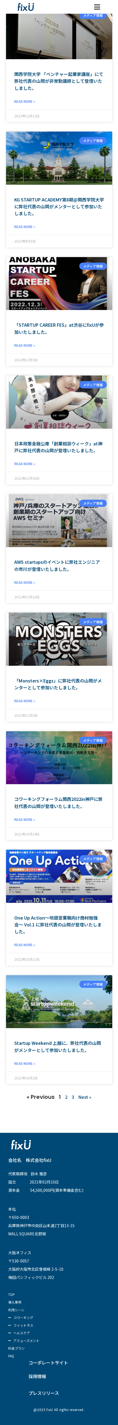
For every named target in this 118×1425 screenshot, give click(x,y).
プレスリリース (44, 1393)
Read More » (24, 101)
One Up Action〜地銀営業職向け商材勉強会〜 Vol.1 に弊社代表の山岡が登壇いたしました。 (58, 924)
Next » (84, 1097)
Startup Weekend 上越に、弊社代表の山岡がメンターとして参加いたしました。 (57, 1046)
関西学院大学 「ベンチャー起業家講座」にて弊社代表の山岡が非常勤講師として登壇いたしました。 (58, 81)
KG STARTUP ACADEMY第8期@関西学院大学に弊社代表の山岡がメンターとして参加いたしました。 (59, 206)
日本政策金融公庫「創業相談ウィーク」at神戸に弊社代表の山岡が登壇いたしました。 (58, 447)
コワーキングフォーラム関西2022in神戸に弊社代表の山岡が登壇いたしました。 (58, 802)
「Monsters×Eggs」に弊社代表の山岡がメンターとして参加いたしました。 (58, 684)
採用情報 (37, 1376)
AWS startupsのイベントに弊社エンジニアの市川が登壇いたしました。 (57, 565)
